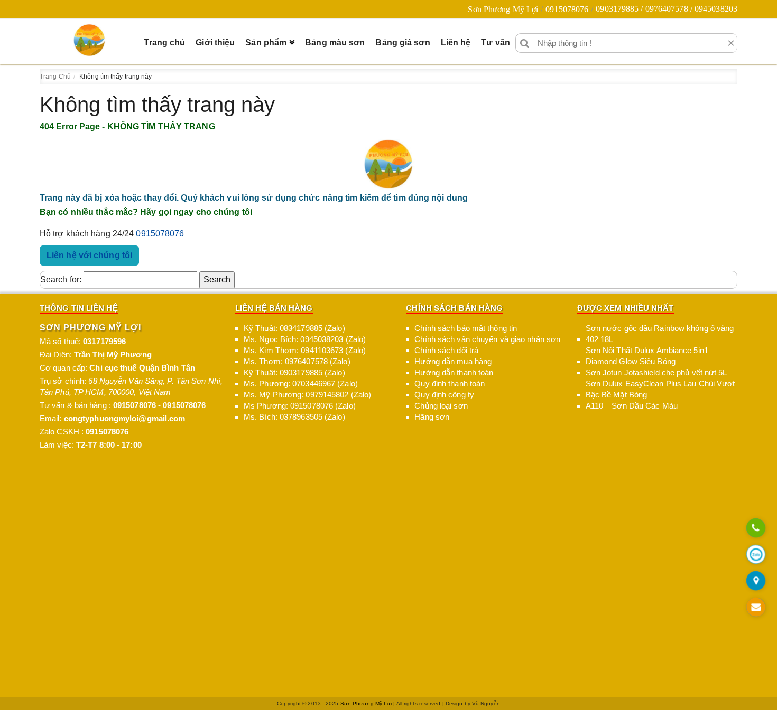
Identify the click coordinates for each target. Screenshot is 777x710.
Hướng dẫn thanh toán (453, 372)
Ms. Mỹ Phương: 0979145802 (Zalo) (307, 394)
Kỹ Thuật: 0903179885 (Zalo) (294, 372)
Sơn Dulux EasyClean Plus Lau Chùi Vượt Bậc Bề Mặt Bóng (660, 389)
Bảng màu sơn (335, 42)
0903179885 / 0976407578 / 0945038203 (666, 8)
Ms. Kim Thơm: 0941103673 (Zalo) (305, 350)
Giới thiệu (215, 42)
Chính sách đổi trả (446, 350)
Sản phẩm (265, 42)
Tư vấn (495, 42)
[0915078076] (755, 529)
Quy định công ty (444, 394)
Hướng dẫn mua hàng (453, 361)
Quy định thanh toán (449, 383)
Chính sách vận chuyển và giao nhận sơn (487, 339)
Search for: (60, 279)
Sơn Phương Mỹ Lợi (503, 9)
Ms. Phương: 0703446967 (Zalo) (301, 383)
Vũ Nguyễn (486, 703)
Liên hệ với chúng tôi (89, 255)
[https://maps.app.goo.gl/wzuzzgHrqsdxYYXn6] (755, 581)
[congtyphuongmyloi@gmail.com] (755, 608)
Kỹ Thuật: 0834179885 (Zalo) (294, 328)
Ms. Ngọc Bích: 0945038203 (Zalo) (305, 339)
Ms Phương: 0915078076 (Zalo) (300, 405)
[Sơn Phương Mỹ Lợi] (89, 40)
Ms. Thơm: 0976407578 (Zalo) (297, 361)
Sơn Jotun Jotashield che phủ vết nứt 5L (656, 372)
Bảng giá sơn (402, 42)
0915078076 (566, 9)
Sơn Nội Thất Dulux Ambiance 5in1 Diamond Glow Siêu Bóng (647, 356)
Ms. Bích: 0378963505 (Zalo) (294, 416)
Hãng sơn (431, 416)
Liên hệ (456, 42)
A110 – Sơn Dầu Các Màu (632, 405)
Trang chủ (164, 42)
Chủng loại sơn (440, 405)
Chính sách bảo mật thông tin (465, 328)
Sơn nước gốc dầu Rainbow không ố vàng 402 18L (660, 334)
